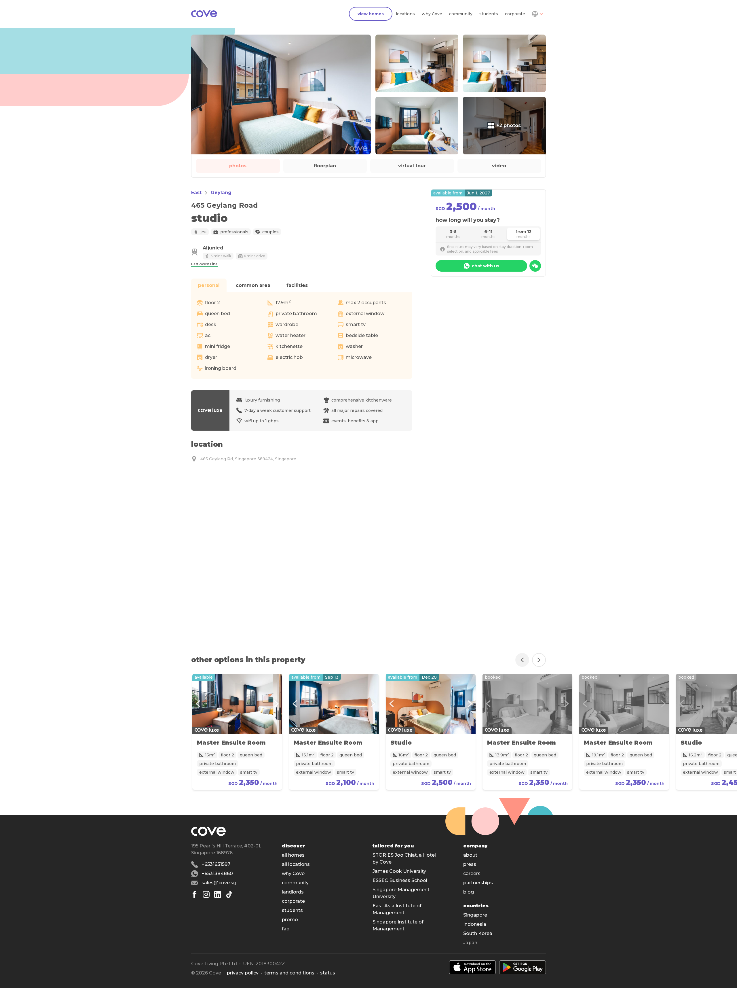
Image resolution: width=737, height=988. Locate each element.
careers (471, 873)
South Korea (477, 933)
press (469, 864)
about (470, 855)
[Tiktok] (229, 894)
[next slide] (539, 660)
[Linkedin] (217, 894)
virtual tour (412, 166)
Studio (401, 742)
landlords (293, 892)
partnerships (478, 882)
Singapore (475, 915)
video (499, 166)
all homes (293, 855)
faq (286, 929)
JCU (203, 231)
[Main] (204, 13)
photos (237, 166)
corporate (515, 13)
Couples (270, 231)
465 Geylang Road (224, 205)
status (327, 973)
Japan (470, 942)
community (460, 13)
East (196, 192)
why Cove (432, 13)
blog (468, 892)
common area (253, 285)
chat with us (485, 265)
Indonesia (474, 924)
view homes (371, 13)
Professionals (234, 231)
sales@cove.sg (219, 882)
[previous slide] (522, 660)
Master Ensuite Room (231, 742)
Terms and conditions (289, 973)
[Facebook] (194, 894)
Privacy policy (243, 973)
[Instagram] (206, 894)
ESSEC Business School (400, 880)
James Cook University (399, 871)
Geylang (221, 192)
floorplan (325, 166)
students (488, 13)
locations (405, 13)
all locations (296, 864)
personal (209, 285)
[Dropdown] (537, 14)
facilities (297, 285)
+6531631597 (216, 864)
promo (290, 919)
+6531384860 (217, 873)
